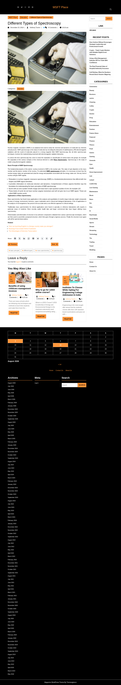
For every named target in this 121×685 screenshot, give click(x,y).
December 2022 (13, 527)
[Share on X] (19, 238)
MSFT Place (60, 7)
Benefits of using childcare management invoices (20, 288)
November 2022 (13, 530)
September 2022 (13, 536)
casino (91, 98)
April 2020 (11, 628)
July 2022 (11, 543)
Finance (92, 141)
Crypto (91, 110)
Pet (90, 203)
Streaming (92, 230)
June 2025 (11, 429)
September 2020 (13, 612)
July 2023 (11, 504)
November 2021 (13, 566)
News (91, 199)
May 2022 (11, 550)
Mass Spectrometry (60, 160)
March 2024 (11, 478)
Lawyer (91, 180)
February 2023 (12, 520)
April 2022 (11, 553)
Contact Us (93, 266)
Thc (90, 238)
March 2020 (11, 631)
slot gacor (92, 30)
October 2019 (12, 648)
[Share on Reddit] (38, 238)
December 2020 (13, 602)
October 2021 (12, 569)
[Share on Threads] (47, 238)
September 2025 (13, 419)
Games (91, 152)
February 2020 (12, 635)
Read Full (14, 313)
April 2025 (11, 435)
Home (91, 262)
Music (91, 195)
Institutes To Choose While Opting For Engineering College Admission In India (72, 291)
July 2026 (11, 386)
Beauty (91, 90)
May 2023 (11, 510)
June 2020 (11, 622)
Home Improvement (95, 172)
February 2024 (12, 481)
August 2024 (12, 461)
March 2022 (11, 556)
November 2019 (13, 644)
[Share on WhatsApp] (28, 238)
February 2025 (12, 442)
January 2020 (12, 638)
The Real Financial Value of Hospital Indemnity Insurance (99, 67)
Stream (91, 226)
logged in (18, 262)
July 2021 (11, 579)
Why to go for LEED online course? (45, 291)
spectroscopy (58, 250)
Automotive (93, 86)
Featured (92, 137)
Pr (90, 211)
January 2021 (12, 599)
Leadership (93, 184)
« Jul (59, 364)
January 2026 (12, 406)
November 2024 (13, 451)
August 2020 (12, 615)
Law (90, 176)
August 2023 (12, 501)
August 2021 (12, 576)
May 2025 (11, 432)
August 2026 (12, 383)
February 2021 (12, 595)
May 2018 (11, 674)
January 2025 (12, 445)
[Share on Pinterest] (33, 238)
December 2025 (13, 409)
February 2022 (12, 559)
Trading (91, 242)
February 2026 (12, 402)
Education (23, 17)
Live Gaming (93, 187)
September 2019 (13, 651)
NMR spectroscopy (53, 171)
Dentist (91, 114)
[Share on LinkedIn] (24, 238)
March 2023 (11, 517)
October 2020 (12, 608)
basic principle (14, 250)
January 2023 (12, 523)
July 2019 (11, 658)
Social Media (93, 219)
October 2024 (12, 455)
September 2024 (13, 458)
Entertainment (94, 125)
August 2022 (12, 540)
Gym (91, 164)
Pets (90, 207)
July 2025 (11, 425)
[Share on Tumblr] (42, 238)
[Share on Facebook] (15, 238)
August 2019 (12, 654)
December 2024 (13, 448)
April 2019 (11, 667)
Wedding (92, 250)
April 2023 (11, 514)
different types (28, 250)
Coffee (91, 106)
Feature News (94, 133)
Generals (92, 160)
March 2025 (11, 438)
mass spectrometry (43, 250)
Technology (93, 234)
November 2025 (13, 412)
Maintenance (93, 191)
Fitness (91, 145)
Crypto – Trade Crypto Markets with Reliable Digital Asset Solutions (99, 52)
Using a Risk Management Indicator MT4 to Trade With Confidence (98, 60)
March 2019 (11, 671)
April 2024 (11, 474)
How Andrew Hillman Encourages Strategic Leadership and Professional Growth (100, 44)
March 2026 (11, 399)
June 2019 (11, 661)
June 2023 (11, 507)
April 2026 (11, 396)
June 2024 (11, 468)
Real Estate (93, 215)
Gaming (92, 156)
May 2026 (11, 393)
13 (60, 345)
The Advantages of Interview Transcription (23, 231)
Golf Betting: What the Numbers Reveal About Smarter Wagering (100, 73)
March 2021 (11, 592)
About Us (92, 271)
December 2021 (13, 563)
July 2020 (11, 618)
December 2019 (13, 641)
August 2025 (12, 422)
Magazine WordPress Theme (54, 682)
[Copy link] (51, 238)
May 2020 (11, 625)
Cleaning (92, 102)
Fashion (92, 129)
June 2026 (11, 389)
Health (91, 168)
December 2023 (13, 487)
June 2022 (11, 546)
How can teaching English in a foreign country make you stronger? (31, 226)
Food (91, 149)
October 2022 (12, 533)
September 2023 (13, 497)
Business (92, 94)
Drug (91, 117)
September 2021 (13, 572)
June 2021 (11, 582)
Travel (91, 246)
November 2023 (13, 491)
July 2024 (11, 464)
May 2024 (11, 471)
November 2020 (13, 605)
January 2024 (12, 484)
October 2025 (12, 415)
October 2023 (12, 494)
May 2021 (11, 586)
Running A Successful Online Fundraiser (22, 228)
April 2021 (11, 589)
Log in (36, 383)
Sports (91, 222)
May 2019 (11, 664)
